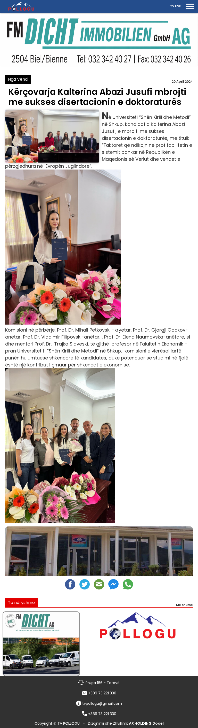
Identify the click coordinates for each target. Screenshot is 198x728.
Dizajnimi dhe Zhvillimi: (126, 723)
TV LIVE (175, 6)
